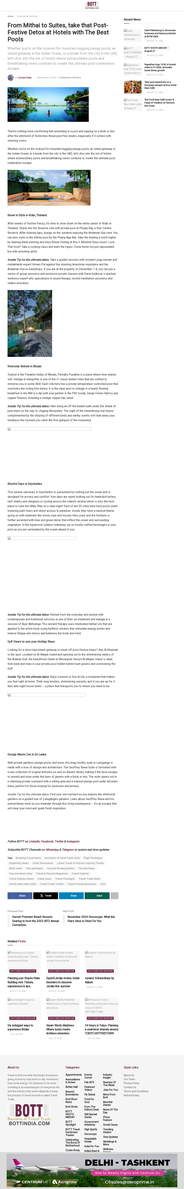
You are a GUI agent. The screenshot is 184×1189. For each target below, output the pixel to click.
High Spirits (90, 1129)
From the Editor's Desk (91, 1108)
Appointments (74, 1074)
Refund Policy (131, 1095)
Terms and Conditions (136, 1091)
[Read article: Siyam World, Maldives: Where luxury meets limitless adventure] (63, 1010)
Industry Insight (107, 1076)
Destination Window (27, 16)
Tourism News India (20, 873)
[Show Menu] (9, 5)
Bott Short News (71, 1100)
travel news (44, 879)
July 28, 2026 (16, 1034)
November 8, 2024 (46, 77)
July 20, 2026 (93, 1038)
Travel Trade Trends (52, 884)
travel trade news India (22, 884)
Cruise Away (73, 1150)
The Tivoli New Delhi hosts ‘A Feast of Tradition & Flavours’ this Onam (159, 102)
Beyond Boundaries (72, 1093)
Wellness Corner (108, 1150)
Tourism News (87, 868)
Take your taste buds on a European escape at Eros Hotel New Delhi (160, 85)
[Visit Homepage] (92, 5)
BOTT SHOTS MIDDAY (70, 1114)
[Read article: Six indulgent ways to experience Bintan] (24, 1010)
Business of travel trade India (62, 858)
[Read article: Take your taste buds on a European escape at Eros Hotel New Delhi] (133, 87)
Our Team (129, 1079)
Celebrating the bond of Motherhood (73, 1142)
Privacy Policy (131, 1083)
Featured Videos (89, 1088)
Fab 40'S (89, 1082)
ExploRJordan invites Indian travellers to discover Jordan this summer (63, 982)
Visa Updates (110, 1136)
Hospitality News (19, 863)
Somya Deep (25, 77)
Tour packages (34, 868)
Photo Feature (107, 1118)
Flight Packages (93, 858)
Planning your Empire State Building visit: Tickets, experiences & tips (24, 982)
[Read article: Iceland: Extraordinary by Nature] (101, 963)
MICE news (15, 868)
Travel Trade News (89, 879)
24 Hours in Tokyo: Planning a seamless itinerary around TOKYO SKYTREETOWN (101, 1029)
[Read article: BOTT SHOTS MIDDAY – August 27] (133, 53)
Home (10, 16)
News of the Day (110, 1111)
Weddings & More (109, 1143)
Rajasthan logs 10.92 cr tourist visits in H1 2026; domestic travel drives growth (160, 67)
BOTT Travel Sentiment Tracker (73, 1132)
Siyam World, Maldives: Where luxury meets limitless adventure (60, 1029)
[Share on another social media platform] (114, 895)
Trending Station (108, 1131)
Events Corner (88, 1076)
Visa (103, 884)
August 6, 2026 (94, 987)
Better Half (72, 1086)
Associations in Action (73, 1081)
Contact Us (130, 1087)
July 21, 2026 (54, 1038)
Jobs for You (110, 1089)
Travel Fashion (80, 873)
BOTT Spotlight (71, 1123)
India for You (91, 1146)
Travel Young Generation (82, 884)
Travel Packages (65, 879)
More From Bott (109, 1096)
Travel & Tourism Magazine (52, 873)
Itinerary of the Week (109, 1084)
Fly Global (89, 1094)
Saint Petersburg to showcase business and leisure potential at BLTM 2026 (160, 33)
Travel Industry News (21, 879)
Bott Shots (72, 1106)
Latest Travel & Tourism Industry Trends (80, 863)
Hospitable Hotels (90, 1140)
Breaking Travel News (28, 858)
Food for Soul (89, 1100)
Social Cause (110, 1124)
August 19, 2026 (17, 991)
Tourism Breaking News (60, 868)
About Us (129, 1075)
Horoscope (90, 1134)
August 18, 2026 (56, 991)
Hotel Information (43, 863)
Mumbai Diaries (107, 1103)
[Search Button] (174, 5)
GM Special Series (90, 1116)
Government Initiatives (91, 1123)
